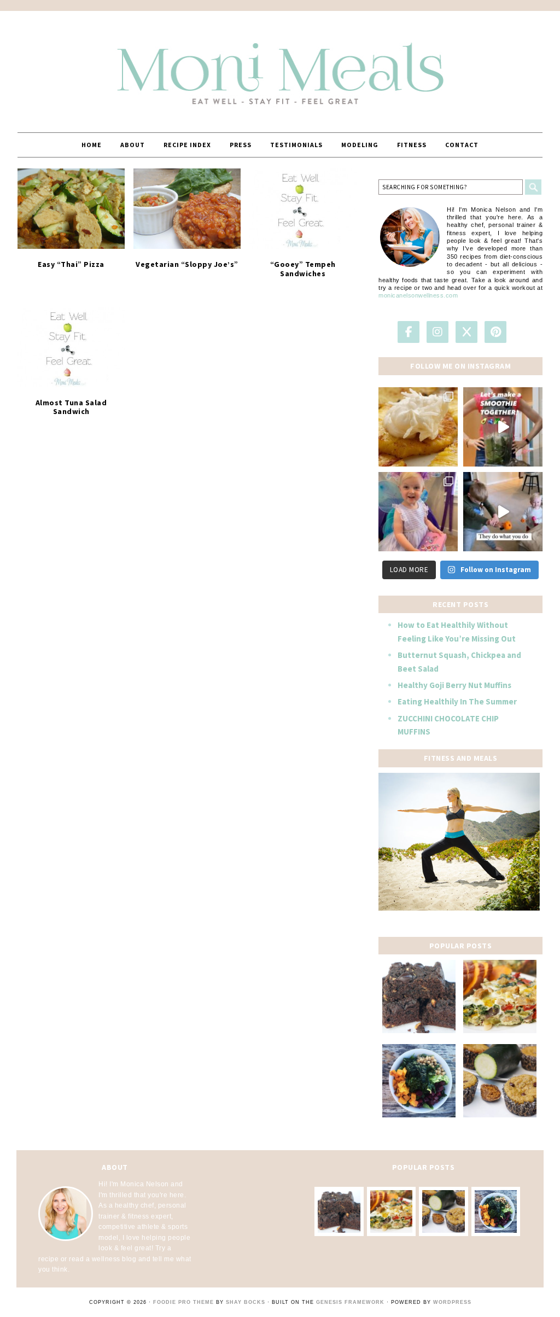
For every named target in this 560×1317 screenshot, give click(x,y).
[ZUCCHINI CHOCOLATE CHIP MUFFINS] (499, 1080)
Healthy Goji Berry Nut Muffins (454, 685)
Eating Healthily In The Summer (457, 701)
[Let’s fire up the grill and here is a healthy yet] (418, 427)
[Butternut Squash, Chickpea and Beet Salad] (419, 1080)
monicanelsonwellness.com (418, 295)
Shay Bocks (245, 1302)
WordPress (452, 1302)
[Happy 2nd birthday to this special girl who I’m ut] (418, 511)
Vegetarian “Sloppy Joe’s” (187, 264)
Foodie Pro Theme (183, 1302)
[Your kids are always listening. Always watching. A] (502, 511)
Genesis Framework (350, 1302)
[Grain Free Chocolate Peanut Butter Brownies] (419, 996)
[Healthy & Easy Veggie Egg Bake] (499, 996)
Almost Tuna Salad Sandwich (71, 407)
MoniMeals (280, 67)
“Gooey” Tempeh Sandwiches (303, 268)
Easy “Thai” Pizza (71, 264)
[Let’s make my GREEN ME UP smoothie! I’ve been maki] (502, 427)
